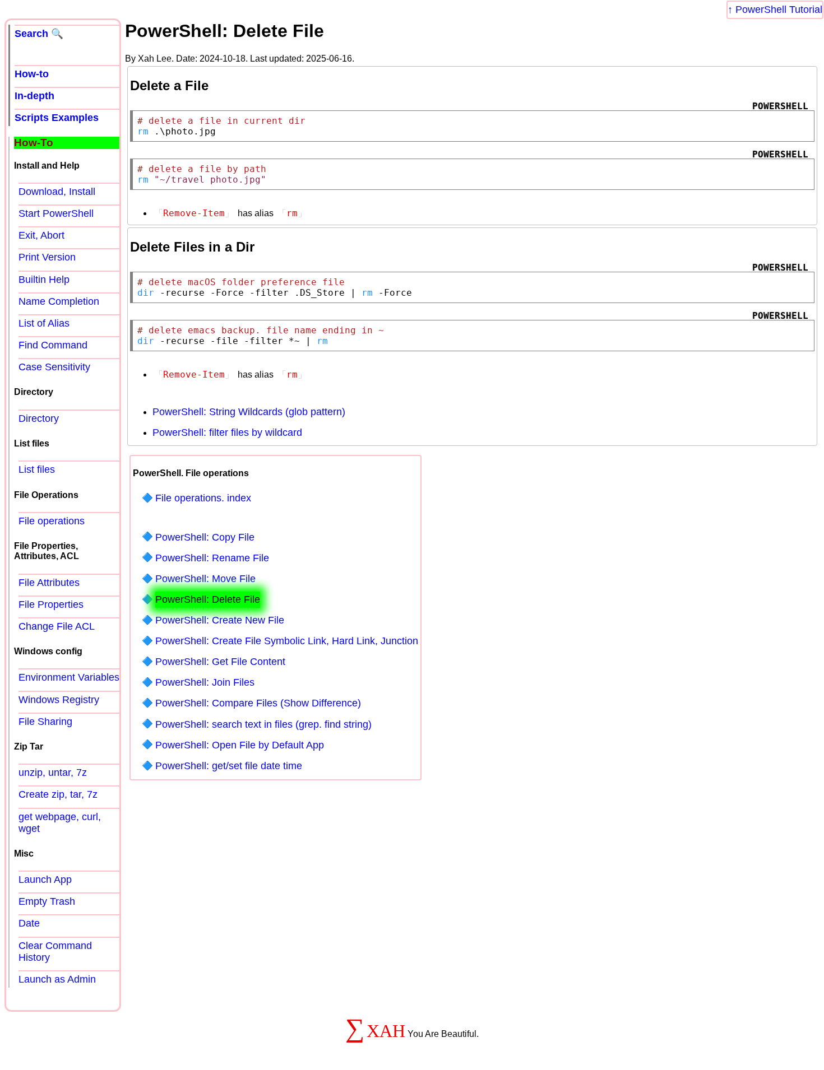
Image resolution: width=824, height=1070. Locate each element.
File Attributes (49, 582)
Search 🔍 (39, 33)
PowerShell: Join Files (204, 682)
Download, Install (56, 191)
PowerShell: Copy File (204, 537)
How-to (32, 74)
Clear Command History (55, 951)
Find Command (52, 345)
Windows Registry (58, 699)
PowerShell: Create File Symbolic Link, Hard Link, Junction (286, 640)
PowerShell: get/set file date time (228, 765)
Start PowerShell (56, 213)
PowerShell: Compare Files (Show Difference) (258, 703)
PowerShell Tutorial (778, 9)
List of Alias (44, 323)
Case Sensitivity (54, 367)
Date (29, 923)
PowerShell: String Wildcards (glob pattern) (248, 411)
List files (36, 469)
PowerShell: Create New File (219, 620)
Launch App (45, 879)
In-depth (34, 95)
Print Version (47, 257)
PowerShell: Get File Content (220, 661)
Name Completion (58, 301)
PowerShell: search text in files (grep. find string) (263, 724)
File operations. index (203, 498)
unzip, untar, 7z (52, 772)
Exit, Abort (41, 235)
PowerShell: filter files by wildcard (227, 432)
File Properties (51, 604)
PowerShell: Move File (205, 578)
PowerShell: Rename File (212, 558)
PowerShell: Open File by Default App (239, 745)
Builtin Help (44, 279)
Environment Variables (68, 677)
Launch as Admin (57, 979)
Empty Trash (46, 901)
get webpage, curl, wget (59, 822)
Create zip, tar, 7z (58, 794)
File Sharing (45, 721)
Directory (38, 418)
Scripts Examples (57, 117)
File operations (51, 521)
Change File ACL (56, 626)
